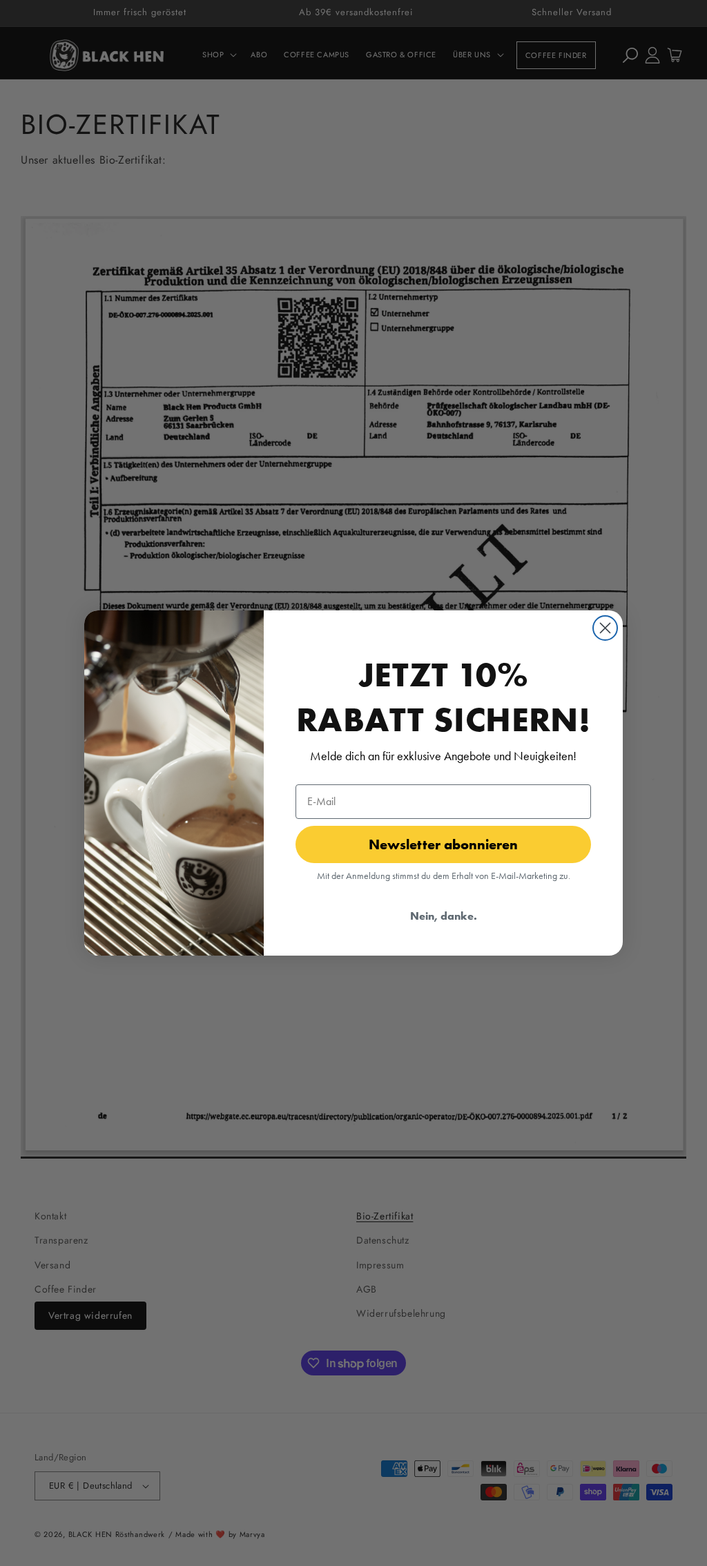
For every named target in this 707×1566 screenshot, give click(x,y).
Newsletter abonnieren (443, 844)
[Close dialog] (605, 628)
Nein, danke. (443, 915)
